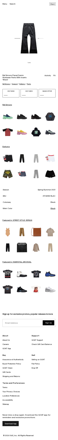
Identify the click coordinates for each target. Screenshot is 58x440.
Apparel (15, 84)
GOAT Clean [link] (7, 368)
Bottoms (22, 84)
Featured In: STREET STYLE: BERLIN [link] (17, 220)
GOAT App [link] (6, 348)
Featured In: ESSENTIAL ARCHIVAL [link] (16, 262)
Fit (54, 76)
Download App (10, 424)
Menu (4, 4)
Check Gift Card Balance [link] (42, 344)
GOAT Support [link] (37, 340)
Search (12, 4)
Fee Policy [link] (36, 364)
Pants (29, 84)
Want (52, 4)
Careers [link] (5, 344)
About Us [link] (6, 340)
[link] (7, 116)
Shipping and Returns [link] (11, 376)
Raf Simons (6, 84)
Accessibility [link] (7, 400)
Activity (48, 76)
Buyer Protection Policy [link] (11, 364)
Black (53, 208)
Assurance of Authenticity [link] (13, 359)
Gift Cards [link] (6, 372)
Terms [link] (4, 387)
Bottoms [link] (6, 147)
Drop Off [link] (35, 368)
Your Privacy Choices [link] (11, 392)
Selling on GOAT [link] (38, 359)
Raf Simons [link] (7, 105)
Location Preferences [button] (10, 396)
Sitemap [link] (5, 404)
